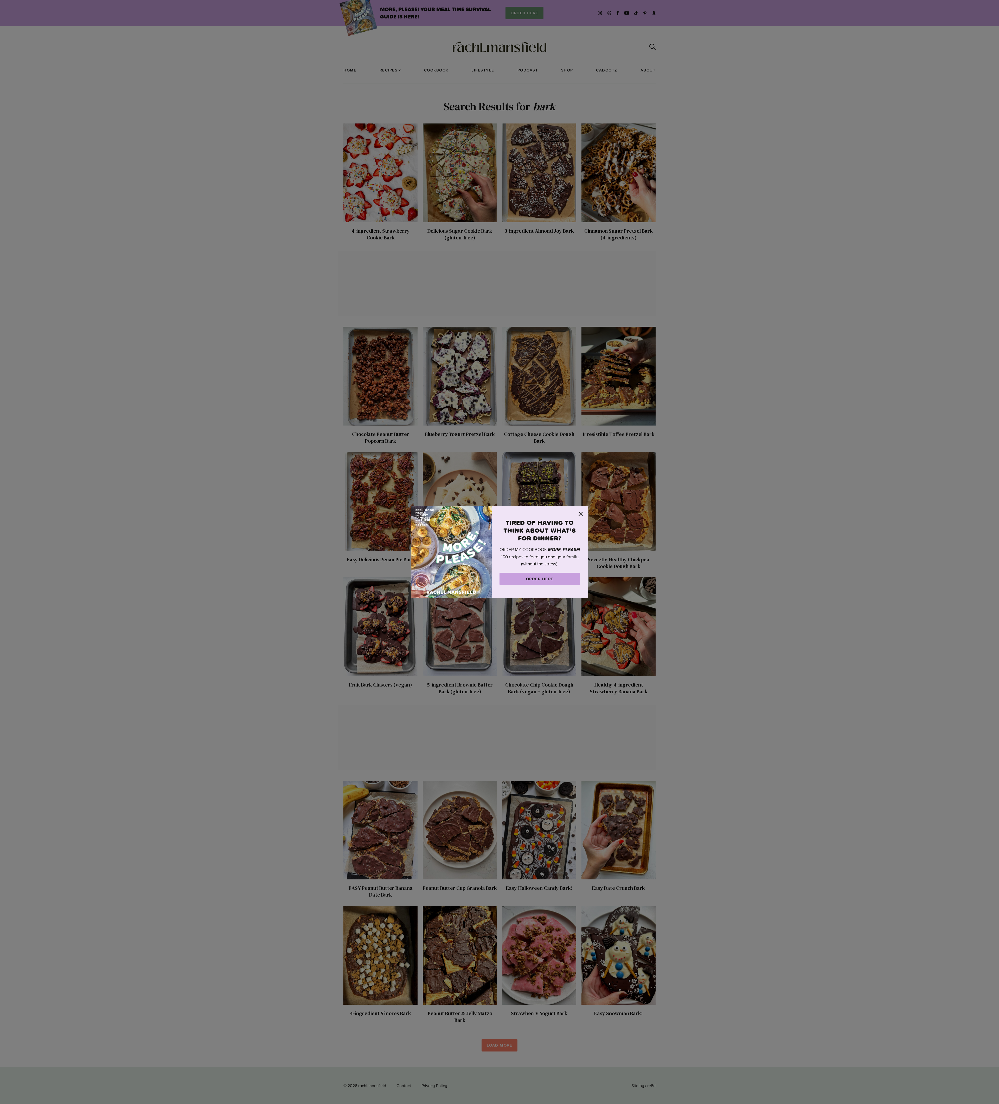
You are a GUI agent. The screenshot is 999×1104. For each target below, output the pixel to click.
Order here (540, 579)
